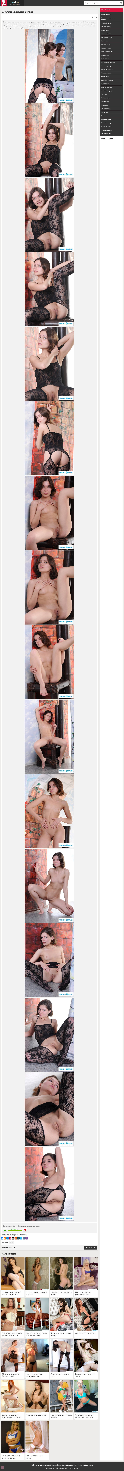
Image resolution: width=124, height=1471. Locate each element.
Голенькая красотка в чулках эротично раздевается (12, 1334)
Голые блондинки (106, 130)
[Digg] (13, 1238)
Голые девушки (105, 14)
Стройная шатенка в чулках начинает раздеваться (11, 1293)
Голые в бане (105, 105)
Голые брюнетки (106, 133)
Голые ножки (105, 30)
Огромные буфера (107, 80)
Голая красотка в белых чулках (34, 1457)
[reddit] (16, 1238)
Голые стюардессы (107, 69)
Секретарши (105, 58)
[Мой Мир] (7, 1238)
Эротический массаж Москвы (107, 18)
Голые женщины (106, 23)
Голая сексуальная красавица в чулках (36, 1293)
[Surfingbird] (21, 1238)
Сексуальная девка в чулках (36, 1415)
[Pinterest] (10, 1238)
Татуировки (104, 112)
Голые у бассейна (106, 87)
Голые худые (105, 55)
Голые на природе (106, 91)
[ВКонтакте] (2, 1238)
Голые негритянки (106, 34)
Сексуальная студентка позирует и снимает (34, 1375)
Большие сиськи (106, 48)
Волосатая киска (106, 126)
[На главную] (12, 3)
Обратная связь (61, 1468)
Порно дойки (73, 1468)
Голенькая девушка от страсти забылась (61, 1416)
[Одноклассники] (5, 1238)
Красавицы (104, 41)
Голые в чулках (105, 26)
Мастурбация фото (107, 37)
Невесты (103, 116)
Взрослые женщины (107, 51)
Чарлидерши (105, 76)
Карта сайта (50, 1468)
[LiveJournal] (18, 1238)
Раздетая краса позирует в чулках (84, 1375)
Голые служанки (106, 73)
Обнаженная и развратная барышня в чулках (11, 1375)
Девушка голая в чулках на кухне (60, 1375)
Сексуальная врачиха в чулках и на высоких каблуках (36, 1334)
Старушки (104, 94)
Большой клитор (106, 123)
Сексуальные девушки (108, 62)
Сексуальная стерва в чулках (85, 1333)
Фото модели (105, 101)
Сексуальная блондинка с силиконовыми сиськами (84, 1416)
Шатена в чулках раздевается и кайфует (61, 1334)
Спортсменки (105, 83)
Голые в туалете (106, 119)
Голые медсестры (106, 66)
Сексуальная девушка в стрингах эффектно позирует (12, 1416)
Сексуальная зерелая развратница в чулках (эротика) (82, 1293)
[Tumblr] (24, 1238)
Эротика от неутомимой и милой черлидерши (11, 1457)
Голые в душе (105, 98)
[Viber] (26, 1238)
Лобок (11, 1242)
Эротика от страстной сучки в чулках (61, 1293)
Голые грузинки (106, 108)
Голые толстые (105, 44)
